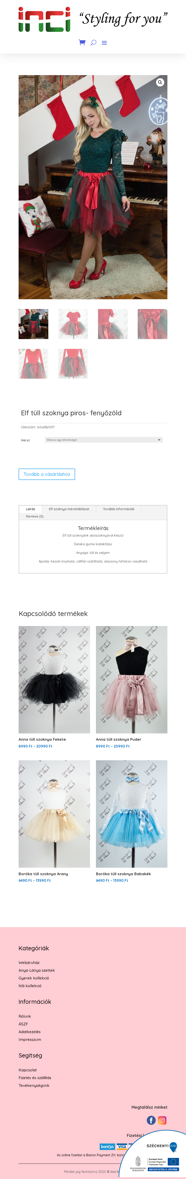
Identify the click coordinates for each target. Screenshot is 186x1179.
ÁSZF (23, 1024)
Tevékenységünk (34, 1085)
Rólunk (25, 1016)
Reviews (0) (35, 516)
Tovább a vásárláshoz (47, 474)
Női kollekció (30, 985)
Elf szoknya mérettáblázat (69, 509)
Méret (25, 440)
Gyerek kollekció (34, 978)
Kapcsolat (28, 1069)
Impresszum (30, 1039)
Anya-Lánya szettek (37, 970)
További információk (119, 509)
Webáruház (29, 962)
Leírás (30, 509)
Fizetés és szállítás (35, 1077)
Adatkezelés (30, 1031)
